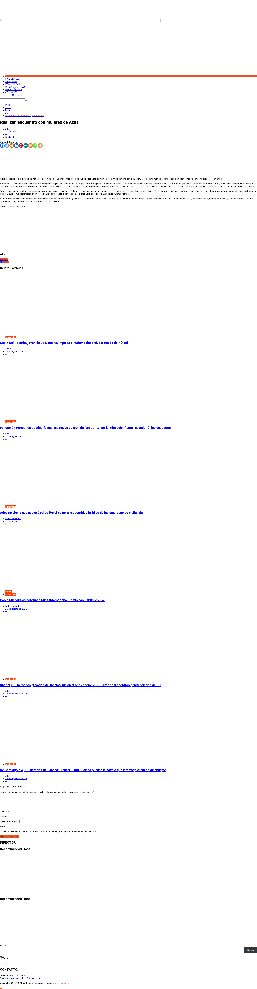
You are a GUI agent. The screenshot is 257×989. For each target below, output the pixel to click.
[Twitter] (7, 145)
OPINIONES (11, 92)
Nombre (4, 816)
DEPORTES (11, 81)
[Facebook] (2, 145)
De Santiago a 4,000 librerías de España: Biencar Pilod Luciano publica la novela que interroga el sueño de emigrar (83, 770)
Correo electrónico (9, 821)
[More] (40, 145)
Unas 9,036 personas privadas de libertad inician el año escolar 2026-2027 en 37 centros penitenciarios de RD (80, 685)
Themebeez (64, 982)
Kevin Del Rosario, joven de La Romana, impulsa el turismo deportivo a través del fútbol (64, 343)
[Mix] (30, 145)
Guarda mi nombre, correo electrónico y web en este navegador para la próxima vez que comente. (49, 831)
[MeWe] (25, 145)
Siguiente (4, 262)
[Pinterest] (21, 145)
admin (8, 129)
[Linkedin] (16, 145)
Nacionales (10, 137)
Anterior (4, 259)
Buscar (3, 945)
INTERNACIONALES (15, 86)
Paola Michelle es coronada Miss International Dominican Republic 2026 (52, 600)
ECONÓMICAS (12, 84)
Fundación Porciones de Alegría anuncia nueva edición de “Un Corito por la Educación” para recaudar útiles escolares (85, 428)
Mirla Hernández (13, 518)
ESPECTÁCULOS (13, 89)
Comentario (6, 811)
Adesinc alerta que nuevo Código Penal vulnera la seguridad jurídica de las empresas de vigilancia (71, 513)
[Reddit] (11, 145)
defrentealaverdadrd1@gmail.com (23, 978)
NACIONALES (12, 78)
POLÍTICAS (16, 95)
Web (2, 826)
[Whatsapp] (35, 145)
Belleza (8, 591)
